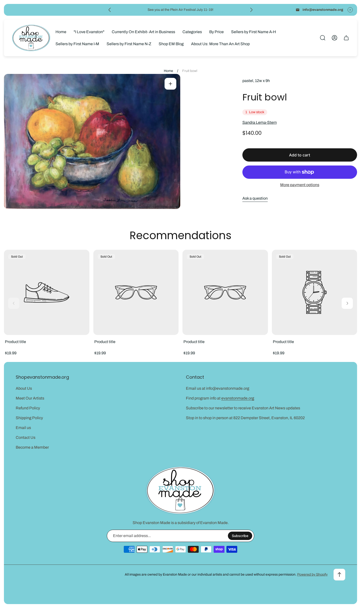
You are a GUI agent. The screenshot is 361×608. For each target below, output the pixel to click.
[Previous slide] (110, 10)
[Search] (322, 37)
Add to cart (299, 154)
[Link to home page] (180, 490)
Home (168, 71)
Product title (15, 342)
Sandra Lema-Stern (259, 122)
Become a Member (32, 447)
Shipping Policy (29, 418)
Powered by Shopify (312, 574)
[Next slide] (251, 10)
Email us (23, 428)
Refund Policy (28, 408)
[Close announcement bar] (350, 10)
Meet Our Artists (30, 398)
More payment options (299, 185)
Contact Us (25, 437)
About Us (24, 388)
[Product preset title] (46, 292)
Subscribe (240, 536)
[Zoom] (170, 84)
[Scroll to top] (339, 574)
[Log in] (334, 37)
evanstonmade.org (237, 398)
